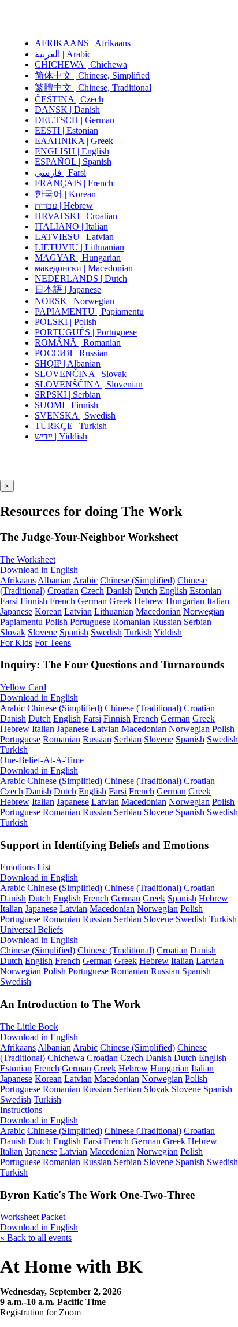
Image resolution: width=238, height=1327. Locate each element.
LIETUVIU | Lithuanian (79, 247)
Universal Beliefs (31, 929)
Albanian (54, 580)
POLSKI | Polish (65, 322)
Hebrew (148, 601)
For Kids (16, 643)
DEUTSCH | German (74, 120)
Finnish (33, 601)
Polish (56, 622)
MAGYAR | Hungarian (78, 258)
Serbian (197, 622)
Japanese (16, 611)
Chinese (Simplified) (137, 580)
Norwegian (203, 611)
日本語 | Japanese (68, 289)
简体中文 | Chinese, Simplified (92, 75)
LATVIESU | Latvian (74, 237)
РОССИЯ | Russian (71, 353)
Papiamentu (21, 622)
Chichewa (65, 1058)
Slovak (12, 632)
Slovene (42, 632)
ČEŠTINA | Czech (69, 99)
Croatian (63, 591)
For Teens (53, 643)
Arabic (85, 580)
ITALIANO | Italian (71, 226)
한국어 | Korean (65, 194)
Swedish (106, 632)
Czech (92, 591)
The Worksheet (27, 559)
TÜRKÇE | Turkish (71, 426)
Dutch (146, 591)
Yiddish (168, 632)
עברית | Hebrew (64, 205)
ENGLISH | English (72, 151)
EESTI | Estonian (66, 130)
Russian (167, 622)
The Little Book (29, 1027)
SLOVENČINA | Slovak (81, 374)
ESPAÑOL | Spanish (73, 162)
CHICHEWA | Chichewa (81, 64)
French (62, 601)
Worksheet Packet (32, 1217)
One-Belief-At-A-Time (42, 760)
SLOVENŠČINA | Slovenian (89, 384)
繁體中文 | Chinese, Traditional (93, 88)
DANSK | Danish (67, 109)
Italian (218, 601)
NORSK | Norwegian (74, 301)
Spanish (74, 632)
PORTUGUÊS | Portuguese (86, 332)
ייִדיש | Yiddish (61, 436)
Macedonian (158, 611)
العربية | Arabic (63, 54)
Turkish (138, 632)
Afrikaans (18, 580)
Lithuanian (113, 611)
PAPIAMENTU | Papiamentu (89, 311)
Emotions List (25, 867)
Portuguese (90, 622)
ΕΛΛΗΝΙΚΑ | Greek (74, 141)
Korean (48, 611)
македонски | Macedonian (84, 268)
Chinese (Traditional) (143, 708)
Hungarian (185, 601)
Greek (120, 601)
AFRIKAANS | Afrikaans (83, 43)
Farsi (9, 601)
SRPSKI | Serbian (68, 395)
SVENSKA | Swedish (75, 415)
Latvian (78, 611)
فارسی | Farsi (60, 173)
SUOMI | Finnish (66, 405)
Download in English (39, 570)
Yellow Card (23, 687)
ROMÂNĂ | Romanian (78, 343)
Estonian (205, 591)
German (92, 601)
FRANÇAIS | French (74, 183)
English (173, 591)
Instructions (21, 1110)
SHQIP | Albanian (68, 363)
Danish (119, 591)
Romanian (131, 622)
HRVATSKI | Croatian (76, 216)
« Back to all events (36, 1238)
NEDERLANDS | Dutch (81, 278)
